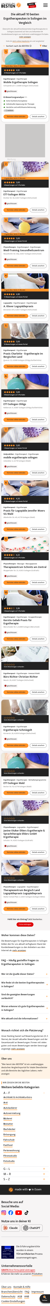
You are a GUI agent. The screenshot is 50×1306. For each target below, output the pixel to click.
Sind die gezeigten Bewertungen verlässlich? (24, 996)
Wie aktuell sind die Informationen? (24, 1018)
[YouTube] (18, 1212)
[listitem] (17, 1097)
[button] (45, 1298)
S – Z (24, 1179)
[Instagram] (3, 1212)
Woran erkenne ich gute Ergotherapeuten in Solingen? (24, 1008)
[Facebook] (10, 1212)
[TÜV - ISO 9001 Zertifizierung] (7, 1252)
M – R (24, 1174)
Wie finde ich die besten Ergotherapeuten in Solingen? (24, 985)
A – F (24, 1093)
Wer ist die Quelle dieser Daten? (24, 974)
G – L (24, 1169)
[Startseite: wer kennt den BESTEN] (11, 5)
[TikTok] (26, 1212)
